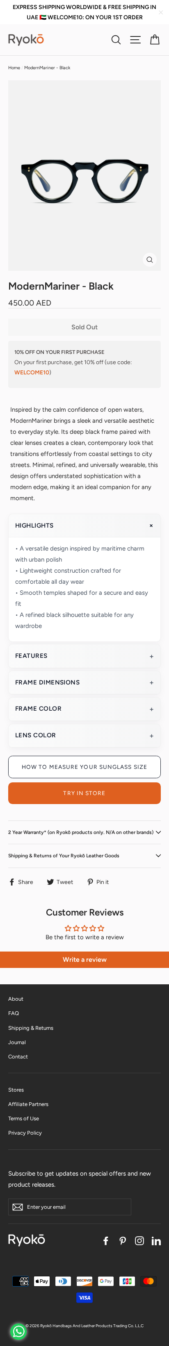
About (15, 999)
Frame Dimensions (47, 682)
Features (31, 655)
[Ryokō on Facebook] (105, 1240)
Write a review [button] (85, 959)
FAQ (13, 1013)
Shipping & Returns (30, 1028)
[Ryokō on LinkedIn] (156, 1240)
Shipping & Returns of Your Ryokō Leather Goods (63, 856)
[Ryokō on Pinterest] (122, 1240)
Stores (16, 1090)
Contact (18, 1057)
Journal (17, 1042)
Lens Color (35, 735)
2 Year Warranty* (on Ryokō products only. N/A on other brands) (80, 832)
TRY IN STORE (84, 793)
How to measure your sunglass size (84, 767)
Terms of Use (23, 1118)
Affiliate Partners (28, 1104)
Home (14, 67)
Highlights (34, 525)
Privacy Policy (25, 1133)
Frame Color (38, 708)
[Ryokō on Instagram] (139, 1240)
